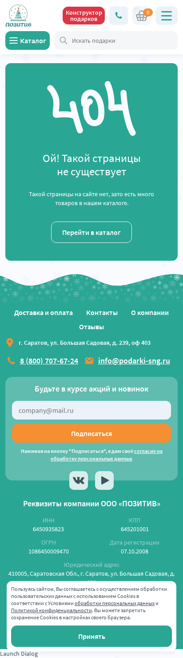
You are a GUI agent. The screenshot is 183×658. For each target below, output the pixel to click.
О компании (150, 312)
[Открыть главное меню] (166, 15)
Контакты (102, 312)
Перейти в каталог (91, 232)
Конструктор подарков (84, 15)
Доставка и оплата (43, 312)
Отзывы (91, 326)
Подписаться (91, 433)
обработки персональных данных (115, 603)
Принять (91, 636)
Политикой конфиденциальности (51, 610)
